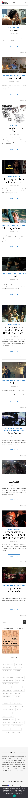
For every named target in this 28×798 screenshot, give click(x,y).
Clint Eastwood (18, 674)
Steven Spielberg (17, 725)
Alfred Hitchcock (8, 664)
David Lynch (20, 680)
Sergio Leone (7, 722)
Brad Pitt (17, 670)
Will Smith (6, 732)
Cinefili (15, 273)
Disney (5, 683)
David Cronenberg (8, 680)
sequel (19, 719)
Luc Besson (16, 696)
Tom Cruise (6, 729)
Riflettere (22, 273)
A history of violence (14, 228)
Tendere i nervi (21, 75)
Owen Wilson (13, 706)
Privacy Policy (5, 785)
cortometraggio (8, 677)
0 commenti (23, 52)
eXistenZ (14, 481)
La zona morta (14, 78)
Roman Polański (8, 716)
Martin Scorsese (20, 700)
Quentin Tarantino (8, 709)
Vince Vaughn (16, 729)
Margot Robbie (7, 700)
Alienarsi (9, 273)
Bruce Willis (6, 674)
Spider (14, 383)
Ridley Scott (7, 712)
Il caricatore (10, 225)
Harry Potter (7, 690)
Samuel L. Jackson (8, 719)
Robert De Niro (18, 712)
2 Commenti (23, 204)
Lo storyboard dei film (14, 129)
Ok (14, 795)
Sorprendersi (10, 75)
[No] (26, 792)
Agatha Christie (8, 661)
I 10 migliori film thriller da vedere (14, 180)
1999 (4, 477)
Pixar (21, 706)
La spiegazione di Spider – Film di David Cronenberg (14, 330)
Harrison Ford (17, 687)
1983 (3, 75)
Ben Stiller (18, 667)
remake (19, 709)
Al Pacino (19, 664)
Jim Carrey (18, 693)
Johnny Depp (6, 696)
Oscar (4, 706)
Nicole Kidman (16, 703)
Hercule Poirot (18, 690)
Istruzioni (14, 125)
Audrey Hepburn (7, 667)
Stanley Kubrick (18, 722)
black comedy (7, 670)
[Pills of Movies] (5, 2)
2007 (3, 585)
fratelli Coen (13, 683)
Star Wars (6, 725)
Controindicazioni (14, 176)
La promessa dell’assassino (14, 590)
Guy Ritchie (6, 687)
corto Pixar (19, 677)
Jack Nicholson (7, 693)
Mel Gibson (6, 703)
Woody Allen (16, 732)
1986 (9, 27)
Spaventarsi (16, 27)
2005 (3, 225)
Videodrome (14, 433)
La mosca (14, 30)
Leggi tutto (14, 46)
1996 (3, 273)
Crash (14, 276)
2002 (3, 380)
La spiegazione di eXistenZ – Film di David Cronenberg (14, 534)
